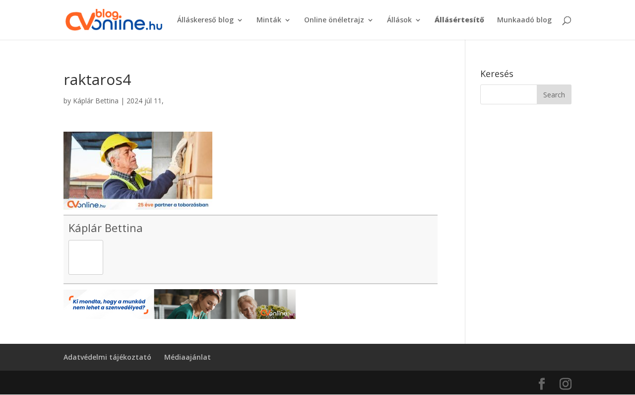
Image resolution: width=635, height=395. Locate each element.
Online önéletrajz (334, 20)
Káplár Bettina (96, 100)
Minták (268, 20)
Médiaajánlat (187, 357)
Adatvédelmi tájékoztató (107, 357)
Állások (399, 20)
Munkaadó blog (524, 20)
